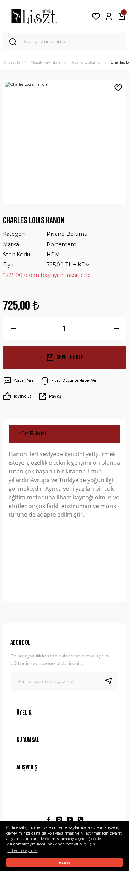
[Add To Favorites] (118, 88)
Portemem (61, 244)
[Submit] (111, 681)
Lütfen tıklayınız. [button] (22, 850)
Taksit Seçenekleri (39, 557)
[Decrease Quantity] (13, 329)
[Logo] (34, 16)
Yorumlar (26, 533)
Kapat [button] (64, 863)
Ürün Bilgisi (30, 433)
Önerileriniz (30, 581)
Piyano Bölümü (67, 234)
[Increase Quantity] (116, 329)
